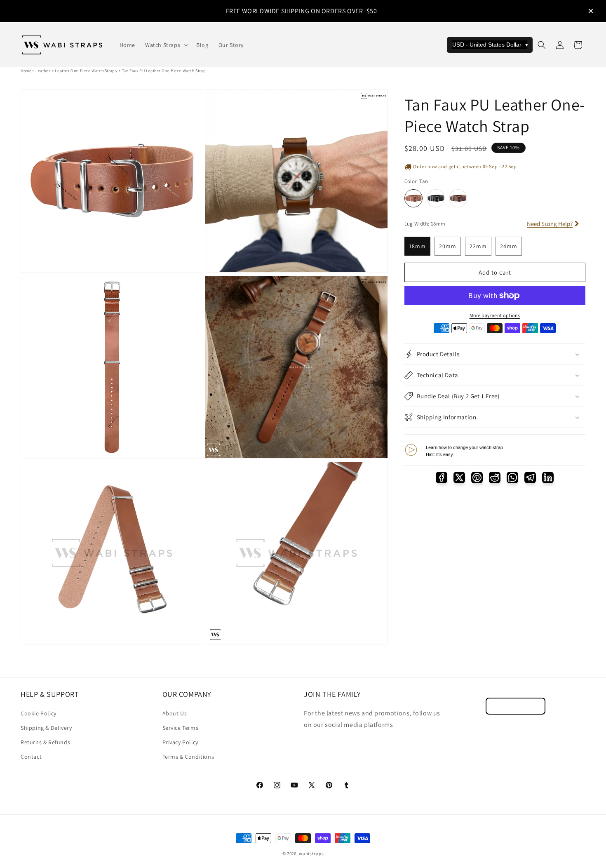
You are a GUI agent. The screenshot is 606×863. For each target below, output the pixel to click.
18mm (417, 246)
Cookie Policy (38, 713)
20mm (447, 246)
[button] (165, 45)
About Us (174, 713)
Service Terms (180, 727)
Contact (31, 756)
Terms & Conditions (188, 756)
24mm (508, 246)
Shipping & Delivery (46, 727)
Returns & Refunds (45, 742)
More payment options (495, 315)
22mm (478, 246)
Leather (42, 70)
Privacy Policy (180, 742)
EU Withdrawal (515, 706)
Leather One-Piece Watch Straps (86, 70)
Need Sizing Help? (550, 224)
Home (26, 70)
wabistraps (311, 853)
